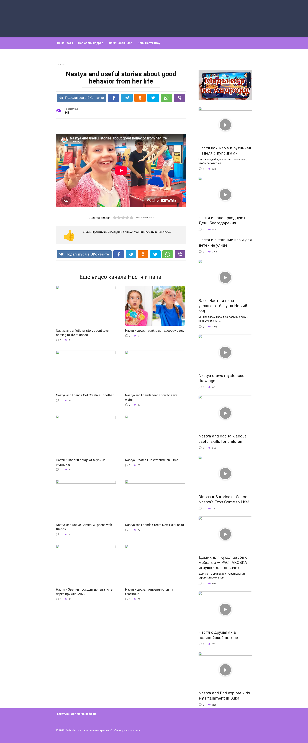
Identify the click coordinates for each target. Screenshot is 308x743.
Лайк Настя (65, 43)
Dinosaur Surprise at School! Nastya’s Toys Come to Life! (224, 499)
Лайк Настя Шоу (148, 43)
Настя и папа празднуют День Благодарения (222, 220)
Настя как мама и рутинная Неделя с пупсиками (225, 150)
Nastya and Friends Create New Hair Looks (154, 524)
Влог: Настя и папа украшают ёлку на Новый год (223, 305)
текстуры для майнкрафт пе (77, 714)
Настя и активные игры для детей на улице (225, 242)
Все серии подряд (90, 43)
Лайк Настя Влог (120, 43)
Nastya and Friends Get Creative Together (85, 395)
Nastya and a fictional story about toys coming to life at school (82, 333)
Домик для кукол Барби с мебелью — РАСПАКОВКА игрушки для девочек (223, 562)
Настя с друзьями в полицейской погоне (218, 635)
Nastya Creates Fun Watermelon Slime (151, 460)
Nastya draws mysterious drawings (221, 378)
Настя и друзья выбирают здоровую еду (154, 330)
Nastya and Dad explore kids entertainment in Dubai (224, 695)
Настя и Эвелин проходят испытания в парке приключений (84, 592)
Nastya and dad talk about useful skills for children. (222, 439)
